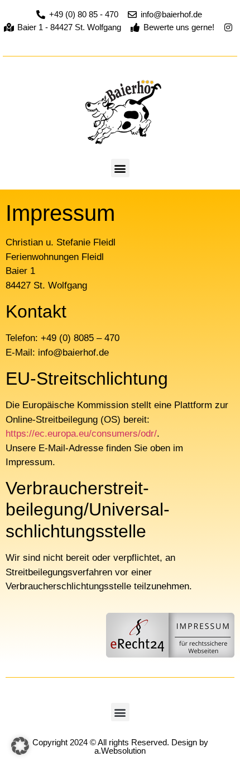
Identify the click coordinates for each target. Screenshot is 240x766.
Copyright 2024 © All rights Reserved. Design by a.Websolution (120, 746)
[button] (120, 168)
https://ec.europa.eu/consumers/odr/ (81, 433)
